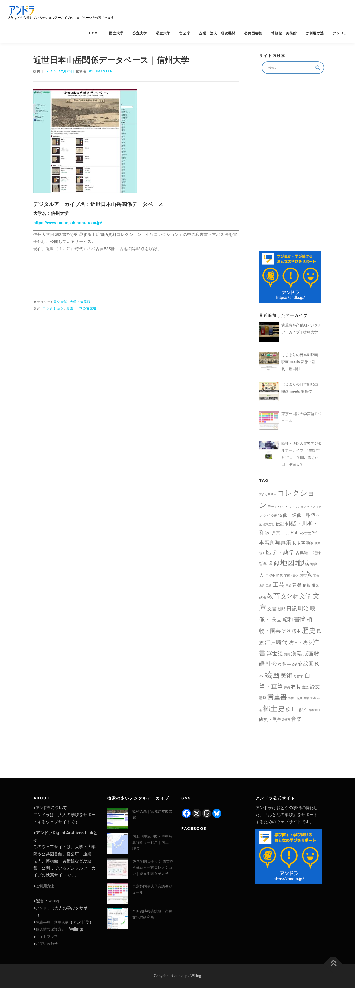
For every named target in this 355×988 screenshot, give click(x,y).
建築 (297, 584)
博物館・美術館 (284, 32)
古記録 (315, 552)
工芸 (279, 584)
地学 (313, 563)
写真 (269, 542)
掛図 (315, 585)
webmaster (101, 71)
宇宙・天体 (291, 575)
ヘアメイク (314, 506)
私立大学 (163, 32)
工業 (269, 585)
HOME (94, 32)
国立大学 (116, 32)
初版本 (298, 542)
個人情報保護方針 (50, 929)
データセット (278, 506)
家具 (262, 585)
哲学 (263, 563)
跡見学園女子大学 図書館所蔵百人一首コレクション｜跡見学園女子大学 (152, 867)
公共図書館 (253, 32)
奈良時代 (276, 575)
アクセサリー (267, 494)
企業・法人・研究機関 (217, 32)
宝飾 (316, 575)
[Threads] (206, 813)
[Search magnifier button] (317, 67)
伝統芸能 (268, 524)
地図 (69, 308)
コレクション (53, 308)
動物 (310, 542)
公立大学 (140, 32)
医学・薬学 (280, 551)
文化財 (289, 596)
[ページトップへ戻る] (333, 963)
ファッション (297, 506)
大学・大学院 (80, 301)
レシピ (264, 515)
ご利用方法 (315, 32)
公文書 (305, 533)
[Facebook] (186, 813)
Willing (53, 900)
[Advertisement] (136, 380)
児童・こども (285, 532)
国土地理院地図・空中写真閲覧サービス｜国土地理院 (152, 842)
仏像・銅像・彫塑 (296, 514)
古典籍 (301, 553)
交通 (274, 516)
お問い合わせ (47, 943)
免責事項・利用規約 (52, 922)
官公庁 (184, 32)
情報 (307, 585)
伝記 (279, 523)
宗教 (305, 573)
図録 (273, 563)
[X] (196, 813)
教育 (273, 595)
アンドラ (340, 32)
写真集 (283, 542)
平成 (288, 585)
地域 (302, 562)
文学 (305, 595)
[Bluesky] (216, 813)
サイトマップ (47, 936)
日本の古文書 (86, 308)
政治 (262, 597)
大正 (263, 574)
